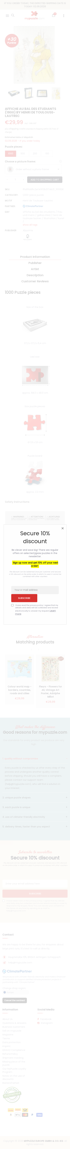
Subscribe (24, 598)
